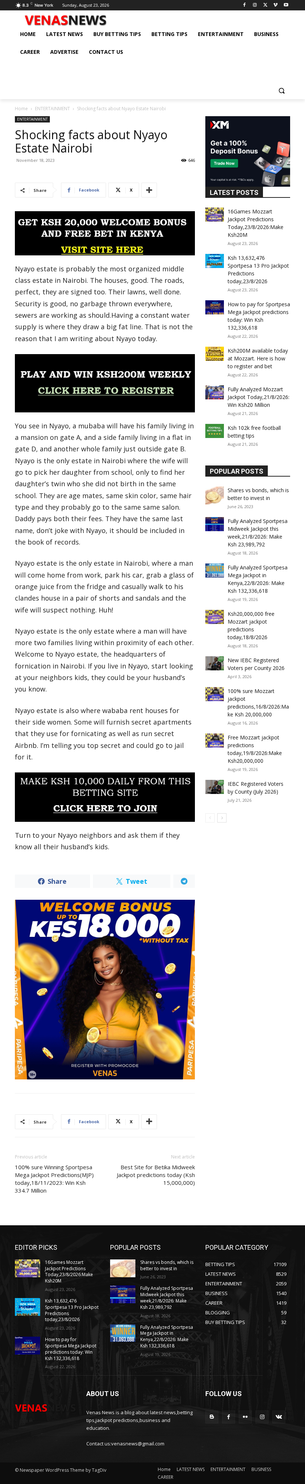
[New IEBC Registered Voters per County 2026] (214, 663)
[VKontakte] (278, 1417)
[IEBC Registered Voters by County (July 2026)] (214, 787)
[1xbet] (105, 233)
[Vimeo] (275, 5)
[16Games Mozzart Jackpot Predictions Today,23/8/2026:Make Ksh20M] (214, 214)
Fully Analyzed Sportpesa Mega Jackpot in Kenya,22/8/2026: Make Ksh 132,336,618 (166, 1336)
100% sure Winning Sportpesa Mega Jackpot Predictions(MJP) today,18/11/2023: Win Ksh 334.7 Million (54, 1178)
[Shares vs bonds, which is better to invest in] (214, 495)
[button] (281, 90)
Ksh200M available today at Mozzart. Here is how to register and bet (258, 358)
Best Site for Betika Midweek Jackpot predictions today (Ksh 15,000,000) (156, 1174)
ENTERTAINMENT (52, 108)
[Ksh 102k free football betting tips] (214, 431)
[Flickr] (245, 1417)
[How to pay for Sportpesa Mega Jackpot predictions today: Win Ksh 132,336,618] (214, 307)
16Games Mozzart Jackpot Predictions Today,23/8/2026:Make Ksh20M (69, 1271)
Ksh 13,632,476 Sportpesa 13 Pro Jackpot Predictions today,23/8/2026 (72, 1310)
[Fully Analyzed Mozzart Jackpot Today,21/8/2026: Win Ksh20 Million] (214, 392)
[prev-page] (210, 818)
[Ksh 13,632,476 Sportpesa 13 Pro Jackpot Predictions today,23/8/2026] (214, 261)
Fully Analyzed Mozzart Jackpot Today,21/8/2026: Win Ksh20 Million (258, 397)
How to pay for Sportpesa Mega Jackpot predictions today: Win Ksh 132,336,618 (70, 1348)
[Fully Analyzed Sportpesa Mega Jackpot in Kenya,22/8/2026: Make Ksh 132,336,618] (214, 570)
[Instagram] (255, 5)
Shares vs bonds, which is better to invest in (166, 1265)
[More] (149, 190)
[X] (265, 5)
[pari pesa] (105, 989)
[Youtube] (286, 5)
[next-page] (222, 818)
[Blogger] (211, 1417)
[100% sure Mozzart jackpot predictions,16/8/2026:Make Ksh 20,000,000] (214, 694)
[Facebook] (244, 5)
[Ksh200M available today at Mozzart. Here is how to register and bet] (214, 354)
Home (21, 108)
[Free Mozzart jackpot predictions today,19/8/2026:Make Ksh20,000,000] (214, 740)
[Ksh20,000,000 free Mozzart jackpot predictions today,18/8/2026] (214, 617)
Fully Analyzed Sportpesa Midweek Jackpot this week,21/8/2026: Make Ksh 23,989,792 (166, 1297)
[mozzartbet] (105, 383)
